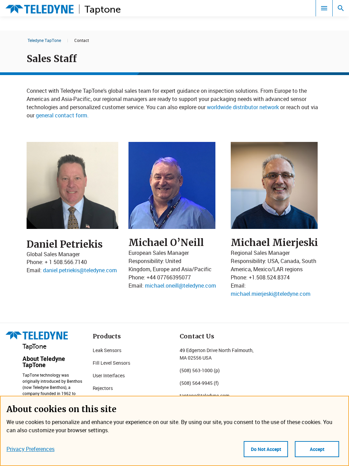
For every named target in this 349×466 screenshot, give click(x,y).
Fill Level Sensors (111, 363)
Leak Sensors (107, 350)
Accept (317, 449)
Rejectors (103, 388)
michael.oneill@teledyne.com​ (180, 285)
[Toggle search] (341, 8)
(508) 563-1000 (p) (200, 370)
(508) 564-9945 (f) (199, 383)
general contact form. (62, 115)
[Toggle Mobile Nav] (324, 8)
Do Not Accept (266, 449)
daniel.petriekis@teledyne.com (80, 270)
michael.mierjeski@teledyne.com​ (270, 293)
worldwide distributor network (243, 107)
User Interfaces (109, 375)
